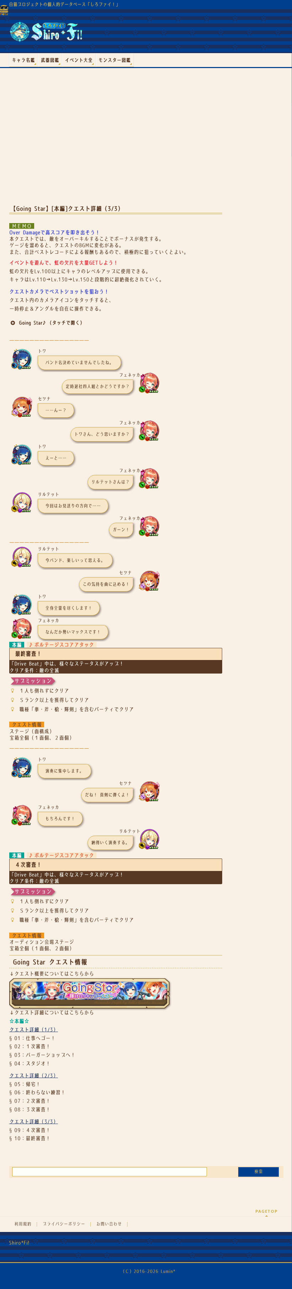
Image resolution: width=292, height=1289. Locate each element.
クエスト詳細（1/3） (33, 1029)
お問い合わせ (109, 1224)
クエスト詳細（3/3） (33, 1121)
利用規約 (22, 1224)
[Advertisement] (115, 142)
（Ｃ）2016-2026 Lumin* (148, 1271)
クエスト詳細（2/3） (33, 1075)
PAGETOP (266, 1211)
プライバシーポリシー (63, 1224)
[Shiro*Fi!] (46, 34)
